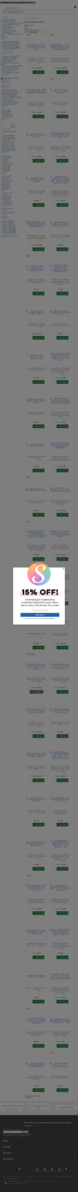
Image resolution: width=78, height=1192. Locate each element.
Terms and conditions (49, 618)
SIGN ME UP (40, 615)
